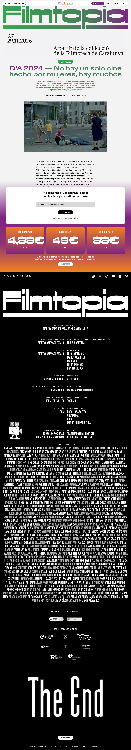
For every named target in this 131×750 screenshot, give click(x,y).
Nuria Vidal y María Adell (56, 96)
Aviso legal (63, 746)
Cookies (53, 746)
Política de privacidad (38, 746)
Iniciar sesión (72, 218)
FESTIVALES (65, 62)
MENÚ (7, 3)
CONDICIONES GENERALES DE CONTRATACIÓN (85, 746)
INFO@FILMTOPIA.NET (18, 276)
